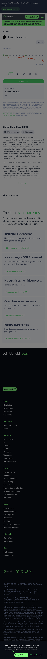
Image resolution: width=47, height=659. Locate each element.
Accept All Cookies (21, 655)
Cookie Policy (10, 651)
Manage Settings (36, 655)
